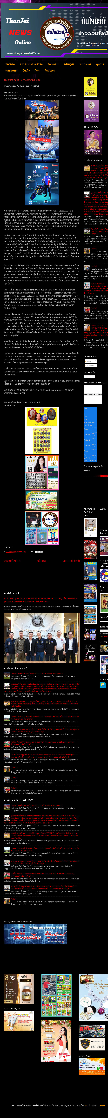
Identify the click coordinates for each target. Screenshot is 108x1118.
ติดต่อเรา (50, 70)
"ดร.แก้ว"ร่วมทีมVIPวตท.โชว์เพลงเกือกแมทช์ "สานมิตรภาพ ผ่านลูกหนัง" (37, 674)
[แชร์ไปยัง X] (39, 552)
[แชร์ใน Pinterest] (42, 552)
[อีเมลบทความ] (31, 551)
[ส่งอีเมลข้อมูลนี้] (36, 552)
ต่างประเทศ (11, 70)
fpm (86, 1105)
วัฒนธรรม (53, 64)
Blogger (102, 1105)
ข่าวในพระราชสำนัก (31, 64)
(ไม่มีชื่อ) (14, 767)
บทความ (89, 361)
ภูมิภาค (100, 64)
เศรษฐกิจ (69, 64)
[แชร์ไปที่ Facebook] (41, 552)
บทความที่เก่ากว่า (71, 560)
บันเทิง (26, 70)
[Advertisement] (42, 577)
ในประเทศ (85, 64)
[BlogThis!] (38, 552)
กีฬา (37, 70)
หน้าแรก (10, 64)
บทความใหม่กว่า (12, 560)
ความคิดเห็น (90, 365)
